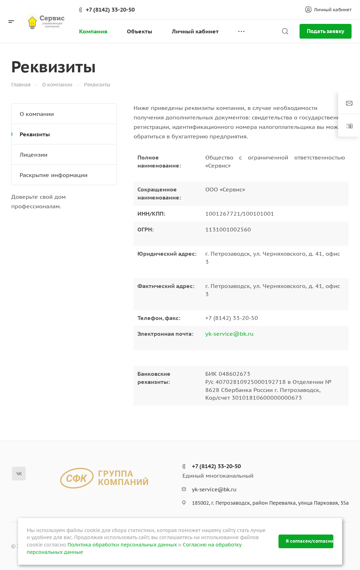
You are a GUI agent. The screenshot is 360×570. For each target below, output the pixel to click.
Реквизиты (35, 134)
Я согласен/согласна (309, 541)
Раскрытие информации (54, 174)
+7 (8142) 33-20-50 (110, 9)
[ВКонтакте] (19, 473)
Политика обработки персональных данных (122, 545)
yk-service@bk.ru (229, 333)
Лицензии (33, 154)
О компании (37, 113)
